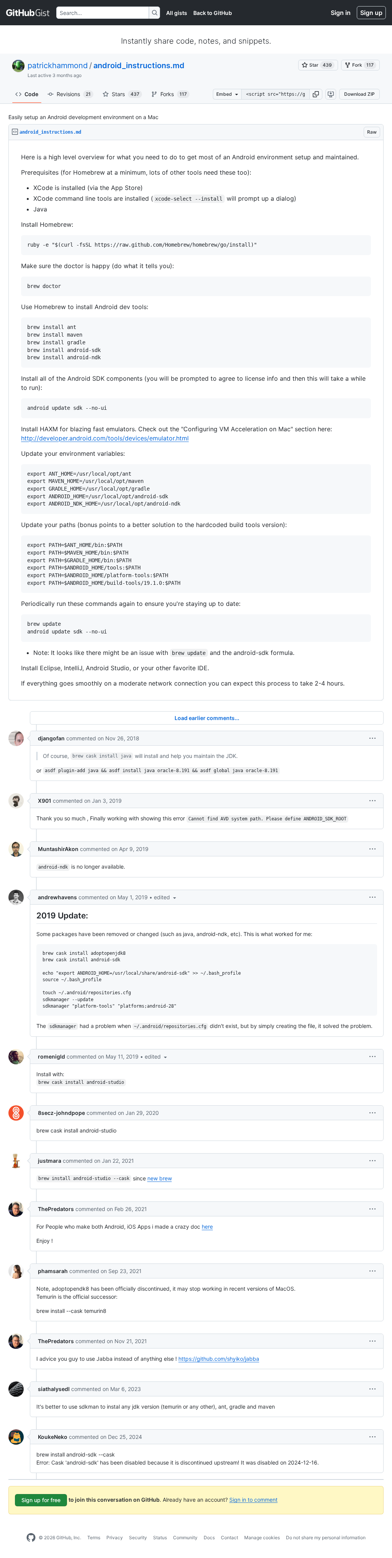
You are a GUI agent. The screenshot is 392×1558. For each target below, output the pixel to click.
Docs (209, 1537)
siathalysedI (54, 1389)
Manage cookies (262, 1537)
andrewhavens (57, 897)
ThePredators (56, 1209)
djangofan (51, 738)
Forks (173, 94)
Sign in (341, 12)
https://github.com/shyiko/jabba (218, 1358)
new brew (159, 1178)
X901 (44, 800)
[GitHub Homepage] (31, 1538)
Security (138, 1537)
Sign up (371, 12)
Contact (229, 1537)
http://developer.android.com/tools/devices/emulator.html (105, 438)
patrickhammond (58, 65)
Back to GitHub (212, 13)
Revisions (74, 94)
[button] (315, 94)
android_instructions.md (139, 65)
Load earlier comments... (207, 718)
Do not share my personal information (326, 1537)
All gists (176, 13)
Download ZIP (359, 94)
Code (31, 94)
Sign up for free (40, 1500)
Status (160, 1537)
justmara (49, 1160)
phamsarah (53, 1271)
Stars (125, 94)
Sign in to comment (253, 1499)
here (207, 1226)
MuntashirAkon (58, 849)
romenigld (51, 1056)
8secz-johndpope (61, 1113)
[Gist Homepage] (28, 12)
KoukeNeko (52, 1437)
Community (185, 1537)
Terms (93, 1537)
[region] (196, 420)
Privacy (114, 1537)
